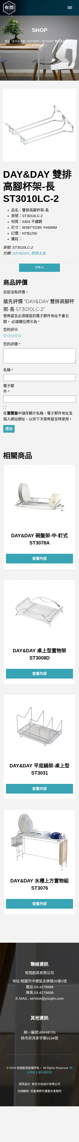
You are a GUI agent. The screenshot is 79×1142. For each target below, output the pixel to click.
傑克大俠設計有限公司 (46, 1084)
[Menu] (70, 7)
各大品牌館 (18, 41)
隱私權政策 (45, 1072)
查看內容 (39, 497)
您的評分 (10, 330)
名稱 (8, 370)
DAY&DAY (33, 41)
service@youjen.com (47, 999)
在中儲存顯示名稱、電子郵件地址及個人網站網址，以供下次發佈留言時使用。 (38, 416)
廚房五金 (38, 253)
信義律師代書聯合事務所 (46, 1091)
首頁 (7, 41)
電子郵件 (8, 389)
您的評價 (11, 344)
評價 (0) (39, 267)
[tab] (39, 268)
